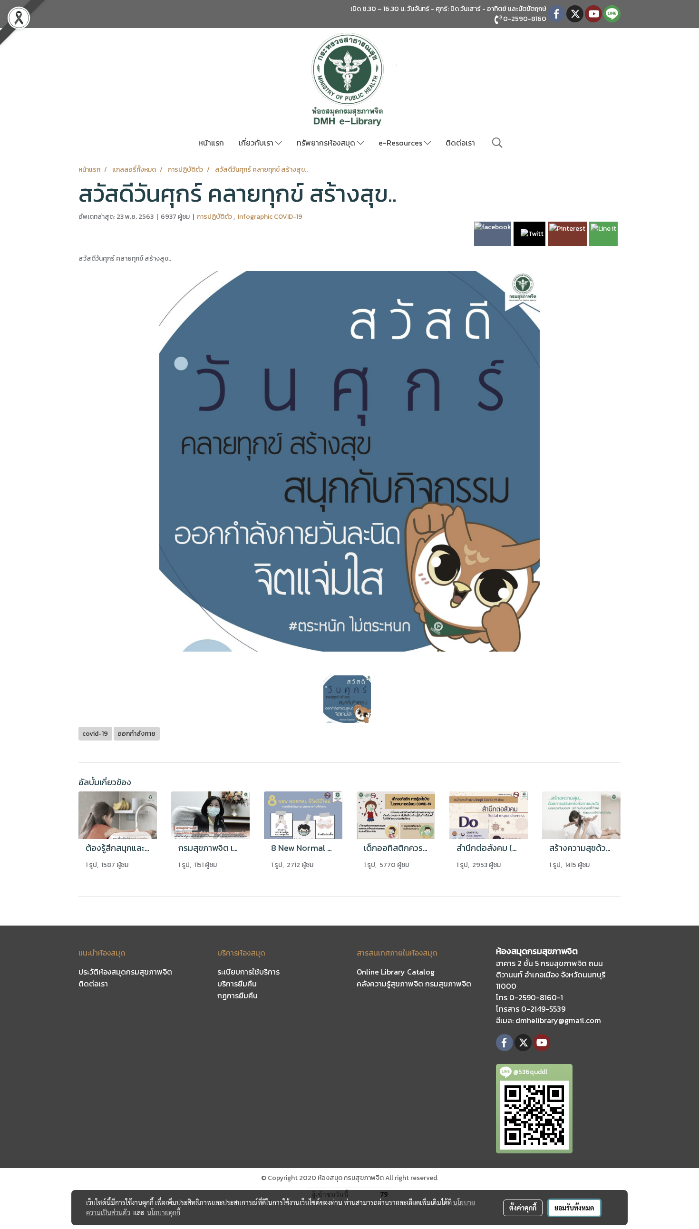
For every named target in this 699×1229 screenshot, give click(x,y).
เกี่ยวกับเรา (257, 142)
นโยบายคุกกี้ (163, 1212)
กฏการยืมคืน (237, 995)
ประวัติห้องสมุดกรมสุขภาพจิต (125, 971)
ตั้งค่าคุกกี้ (522, 1207)
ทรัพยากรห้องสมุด (327, 142)
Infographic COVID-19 (270, 217)
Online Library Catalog (396, 971)
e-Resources (401, 142)
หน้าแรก (211, 142)
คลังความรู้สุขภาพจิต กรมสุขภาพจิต (414, 983)
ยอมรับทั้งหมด (574, 1207)
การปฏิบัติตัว (215, 217)
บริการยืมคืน (237, 983)
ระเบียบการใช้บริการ (248, 971)
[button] (497, 143)
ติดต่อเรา (460, 142)
